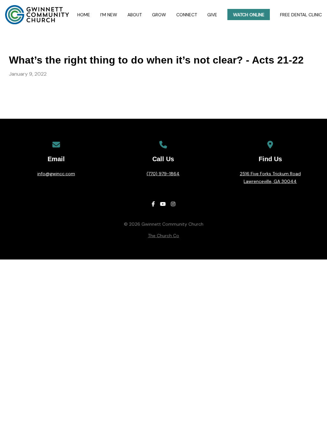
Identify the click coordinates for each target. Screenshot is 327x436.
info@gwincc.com (56, 174)
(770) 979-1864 (163, 174)
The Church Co (163, 235)
